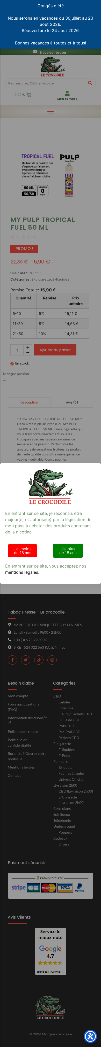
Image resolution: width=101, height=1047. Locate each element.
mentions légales (21, 572)
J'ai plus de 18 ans (68, 550)
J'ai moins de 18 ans (22, 550)
